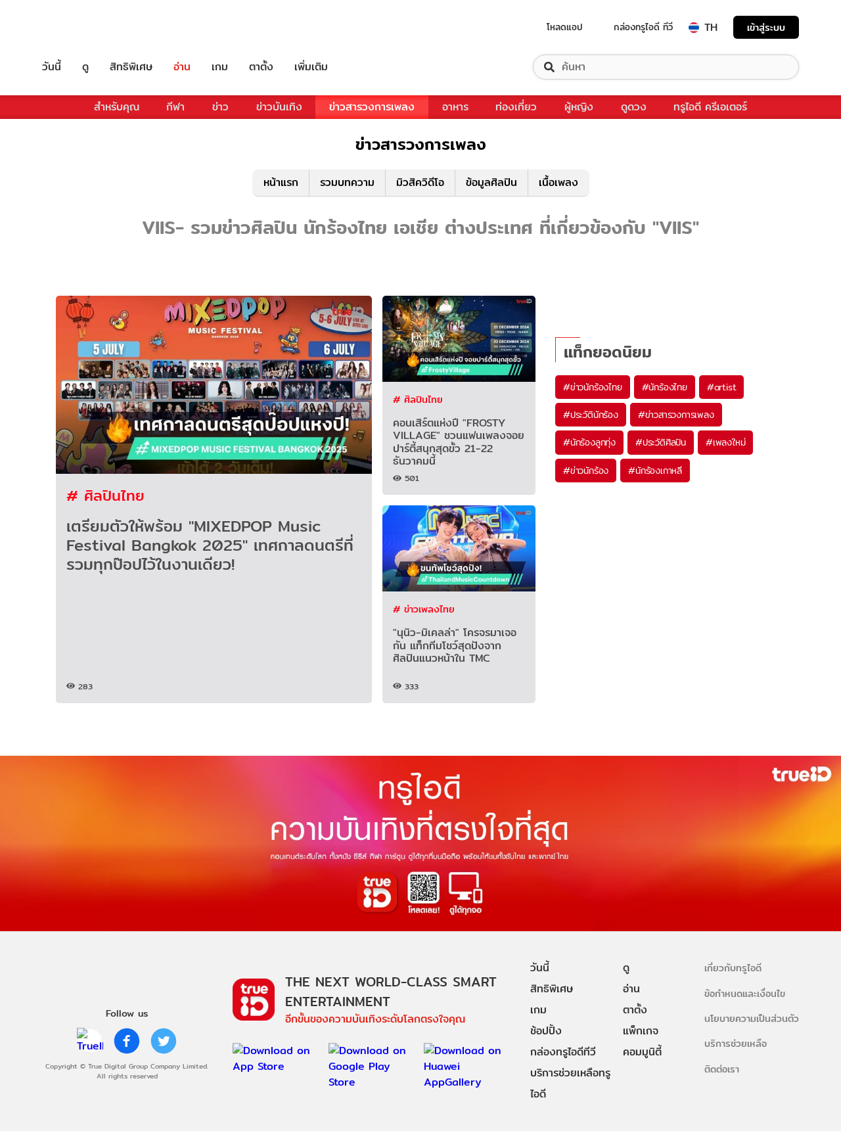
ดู (85, 67)
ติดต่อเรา (721, 1068)
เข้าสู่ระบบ (766, 27)
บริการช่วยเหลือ (735, 1043)
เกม (220, 67)
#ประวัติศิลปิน (660, 442)
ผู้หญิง (578, 107)
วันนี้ (51, 67)
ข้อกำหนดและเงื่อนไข (744, 993)
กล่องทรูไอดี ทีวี (643, 27)
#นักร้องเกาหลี (655, 470)
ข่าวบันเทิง (279, 107)
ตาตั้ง (261, 67)
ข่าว (220, 107)
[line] (90, 1041)
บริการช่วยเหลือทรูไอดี (570, 1083)
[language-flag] (694, 27)
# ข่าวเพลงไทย (424, 608)
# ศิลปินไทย (105, 495)
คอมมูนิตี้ (642, 1052)
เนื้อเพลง (558, 182)
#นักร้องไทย (664, 387)
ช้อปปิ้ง (546, 1031)
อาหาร (455, 107)
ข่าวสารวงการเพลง (372, 107)
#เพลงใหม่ (725, 442)
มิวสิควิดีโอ (420, 182)
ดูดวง (634, 107)
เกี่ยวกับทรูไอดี (732, 967)
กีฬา (175, 107)
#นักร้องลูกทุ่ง (589, 442)
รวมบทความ (347, 182)
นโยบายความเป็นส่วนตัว (751, 1018)
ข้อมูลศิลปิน (491, 182)
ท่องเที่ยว (516, 107)
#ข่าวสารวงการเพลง (676, 414)
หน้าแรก (280, 182)
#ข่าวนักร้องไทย (592, 387)
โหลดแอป (565, 27)
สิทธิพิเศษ (131, 67)
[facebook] (127, 1041)
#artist (722, 387)
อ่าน (182, 67)
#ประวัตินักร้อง (590, 414)
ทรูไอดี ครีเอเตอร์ (710, 107)
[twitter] (163, 1041)
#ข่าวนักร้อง (585, 470)
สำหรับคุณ (116, 107)
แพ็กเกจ (640, 1031)
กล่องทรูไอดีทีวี (563, 1052)
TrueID (81, 27)
